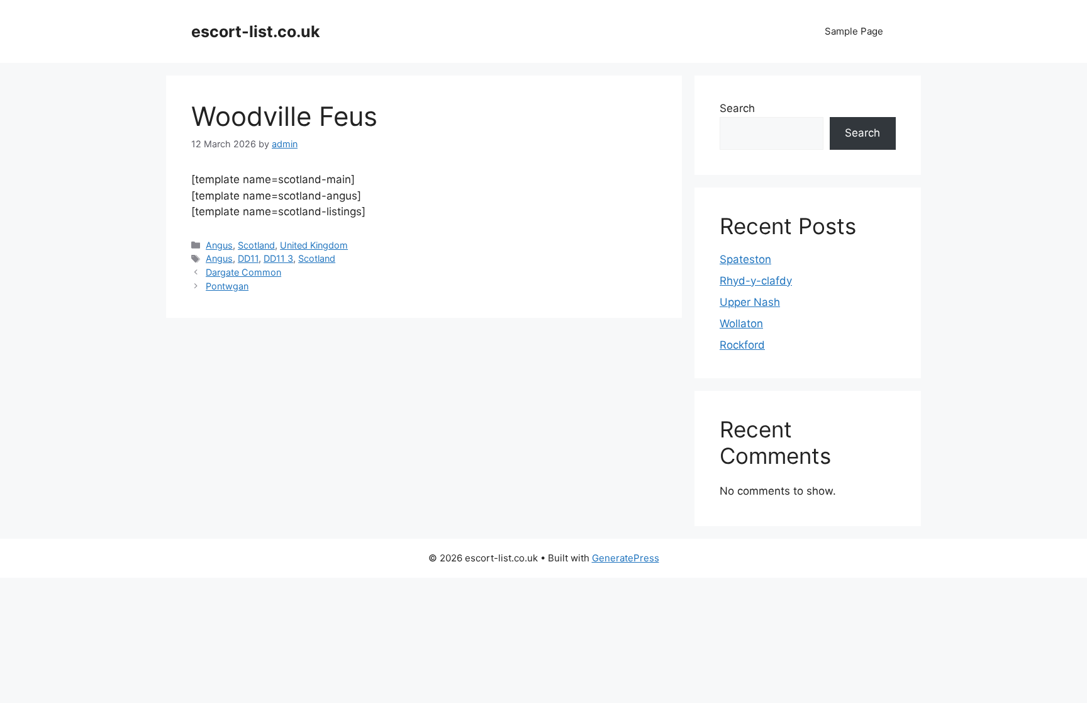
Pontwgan (227, 286)
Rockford (742, 345)
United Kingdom (314, 245)
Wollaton (741, 323)
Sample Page (854, 31)
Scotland (256, 245)
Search (737, 108)
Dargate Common (243, 272)
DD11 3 (278, 258)
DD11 (248, 258)
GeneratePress (625, 558)
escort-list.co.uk (255, 31)
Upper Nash (750, 302)
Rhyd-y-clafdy (756, 280)
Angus (219, 245)
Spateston (745, 259)
